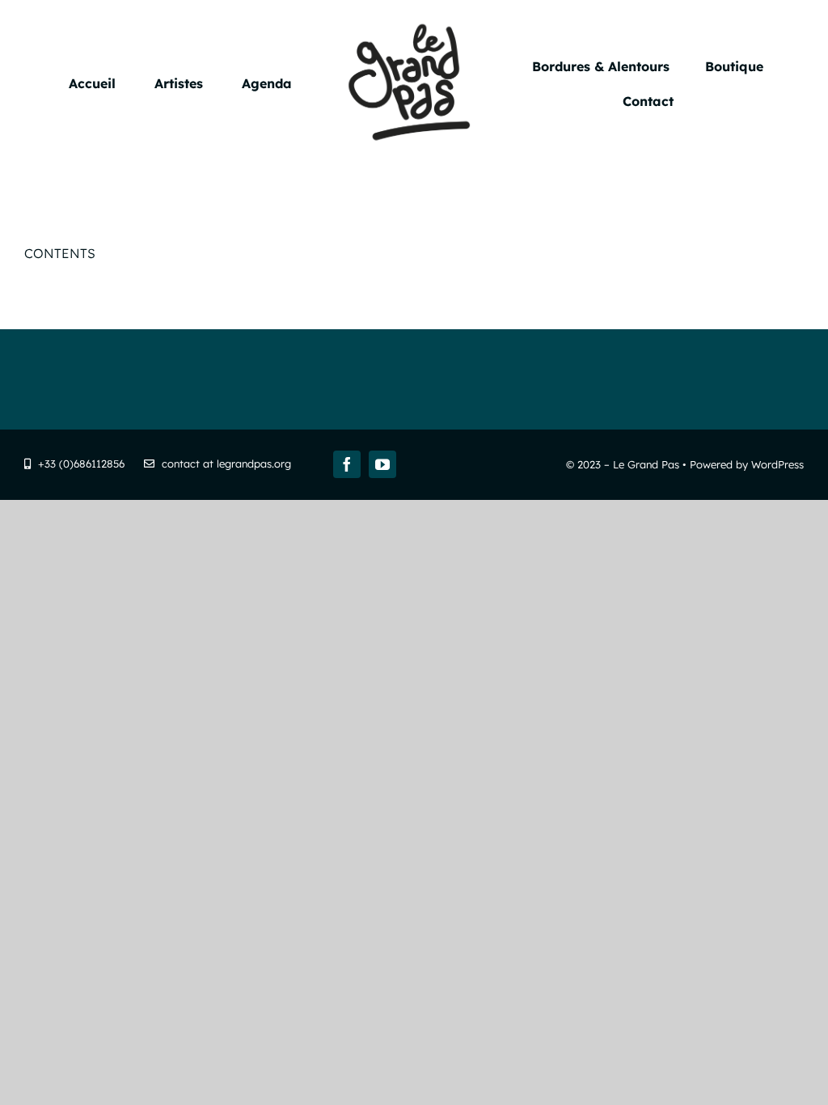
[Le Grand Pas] (414, 23)
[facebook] (347, 464)
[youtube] (382, 464)
